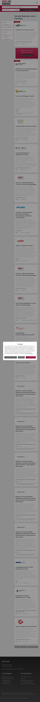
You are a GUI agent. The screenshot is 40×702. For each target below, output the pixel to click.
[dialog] (20, 351)
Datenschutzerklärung (29, 353)
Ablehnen (21, 357)
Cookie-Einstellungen (11, 357)
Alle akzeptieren (30, 357)
